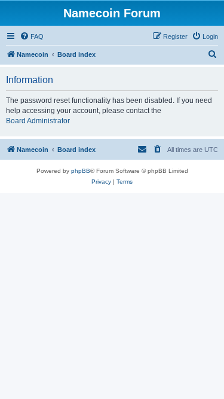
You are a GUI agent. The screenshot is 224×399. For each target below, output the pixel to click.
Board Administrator (38, 121)
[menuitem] (32, 36)
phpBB (80, 170)
